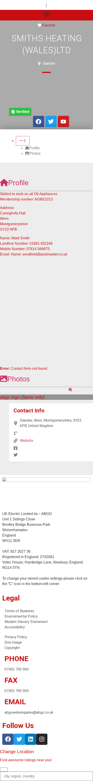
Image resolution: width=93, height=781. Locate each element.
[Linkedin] (30, 739)
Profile (18, 183)
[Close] (4, 770)
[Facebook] (8, 739)
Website (26, 440)
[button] (46, 14)
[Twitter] (19, 739)
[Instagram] (41, 739)
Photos (18, 379)
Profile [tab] (34, 148)
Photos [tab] (35, 153)
